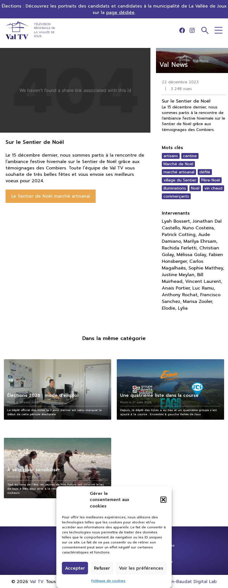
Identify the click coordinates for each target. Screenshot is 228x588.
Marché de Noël (178, 164)
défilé (204, 172)
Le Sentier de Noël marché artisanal (50, 196)
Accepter (75, 568)
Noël (195, 188)
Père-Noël (210, 180)
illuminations (174, 188)
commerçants (176, 196)
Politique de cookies (108, 580)
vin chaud (213, 188)
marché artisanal (178, 172)
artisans (170, 156)
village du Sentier (179, 180)
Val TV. (37, 581)
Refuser (102, 568)
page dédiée (120, 12)
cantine (190, 156)
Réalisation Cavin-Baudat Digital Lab (177, 581)
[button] (163, 499)
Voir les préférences (141, 568)
